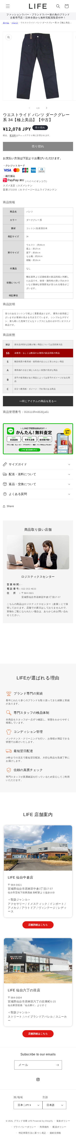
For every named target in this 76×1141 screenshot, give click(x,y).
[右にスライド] (46, 108)
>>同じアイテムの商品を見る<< (38, 401)
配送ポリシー (59, 1126)
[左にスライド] (29, 108)
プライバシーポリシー (24, 1126)
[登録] (57, 1065)
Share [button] (10, 506)
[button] (8, 6)
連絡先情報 (55, 1132)
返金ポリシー (63, 1120)
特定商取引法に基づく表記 (32, 1132)
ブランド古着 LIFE (23, 1120)
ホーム (6, 22)
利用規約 (44, 1126)
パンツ (15, 22)
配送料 (13, 135)
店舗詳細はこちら (38, 924)
